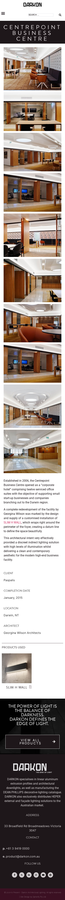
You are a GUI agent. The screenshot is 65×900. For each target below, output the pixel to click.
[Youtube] (43, 875)
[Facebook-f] (14, 875)
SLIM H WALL (12, 522)
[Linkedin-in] (29, 875)
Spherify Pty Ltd (39, 897)
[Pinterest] (50, 875)
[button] (3, 13)
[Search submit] (60, 15)
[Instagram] (36, 875)
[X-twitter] (21, 875)
